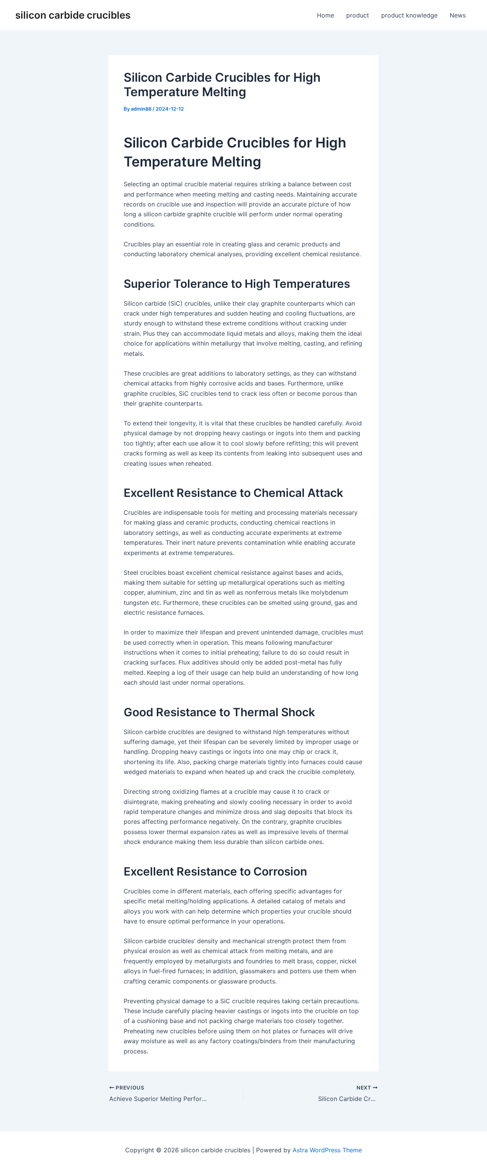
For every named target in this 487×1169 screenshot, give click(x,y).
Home (325, 15)
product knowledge (409, 15)
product (357, 15)
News (458, 15)
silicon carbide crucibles (73, 15)
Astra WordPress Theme (327, 1150)
